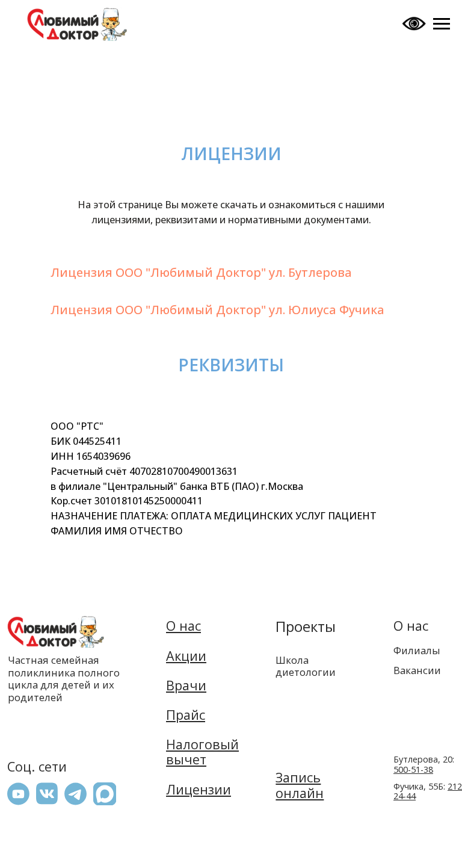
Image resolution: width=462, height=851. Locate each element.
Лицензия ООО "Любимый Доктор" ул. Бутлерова (201, 272)
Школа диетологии (306, 665)
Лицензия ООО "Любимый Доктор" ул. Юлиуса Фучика (217, 310)
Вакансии (417, 670)
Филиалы (416, 650)
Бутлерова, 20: (423, 764)
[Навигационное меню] (441, 24)
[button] (104, 793)
